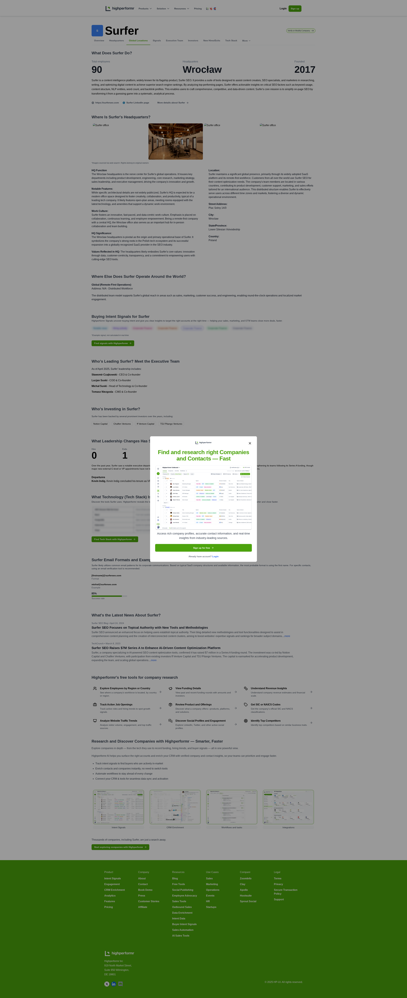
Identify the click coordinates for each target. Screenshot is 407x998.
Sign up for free (201, 548)
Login (215, 556)
